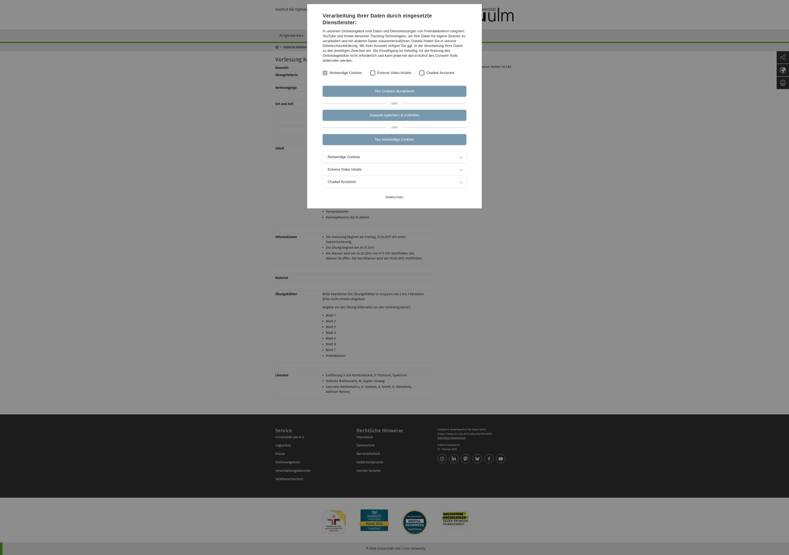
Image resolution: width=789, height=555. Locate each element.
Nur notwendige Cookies (394, 139)
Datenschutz (394, 197)
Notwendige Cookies (346, 73)
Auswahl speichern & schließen (394, 115)
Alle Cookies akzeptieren (394, 91)
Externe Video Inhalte (394, 73)
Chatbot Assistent (440, 73)
